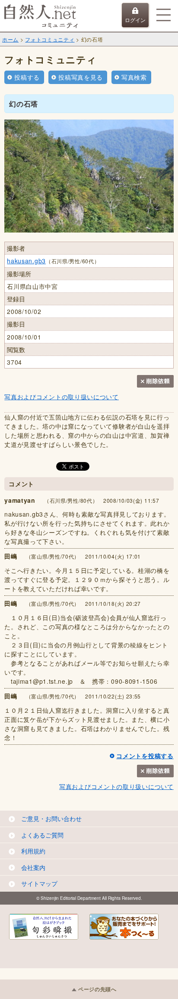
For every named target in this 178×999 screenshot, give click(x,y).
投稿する (27, 77)
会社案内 (33, 867)
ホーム (10, 39)
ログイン (135, 19)
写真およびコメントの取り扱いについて (61, 396)
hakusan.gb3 (26, 260)
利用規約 (33, 851)
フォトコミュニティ (49, 39)
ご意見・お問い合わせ (51, 818)
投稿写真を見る (80, 77)
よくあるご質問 (42, 835)
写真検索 (134, 77)
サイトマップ (39, 883)
